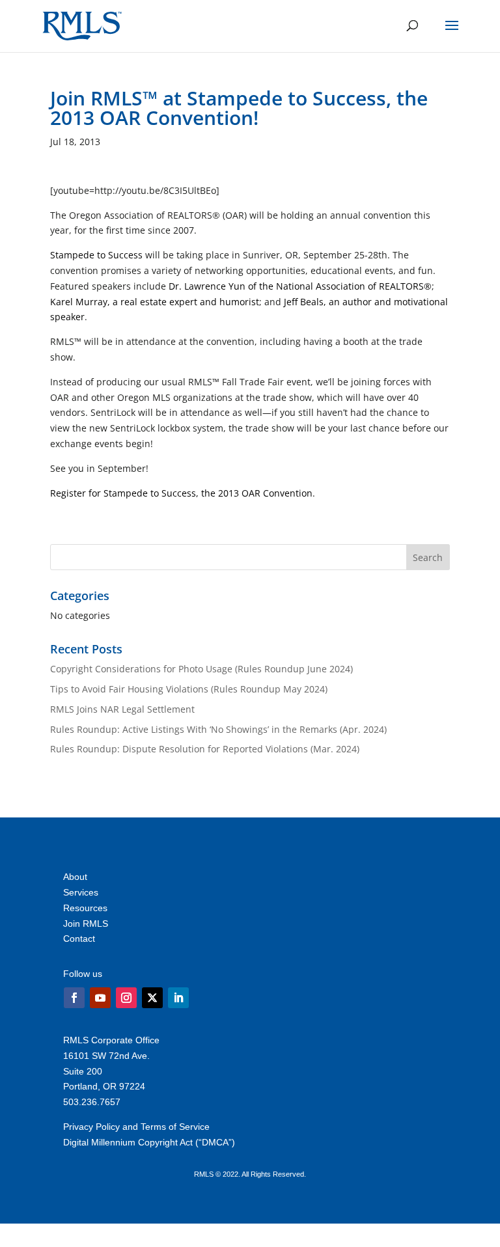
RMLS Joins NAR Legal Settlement (122, 709)
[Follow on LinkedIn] (178, 997)
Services (80, 892)
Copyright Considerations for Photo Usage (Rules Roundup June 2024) (201, 669)
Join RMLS (85, 923)
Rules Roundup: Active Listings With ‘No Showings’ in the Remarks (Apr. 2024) (218, 729)
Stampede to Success (96, 255)
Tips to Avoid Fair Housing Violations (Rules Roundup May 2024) (188, 689)
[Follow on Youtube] (100, 997)
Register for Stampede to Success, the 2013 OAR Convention (181, 493)
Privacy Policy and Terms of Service (136, 1126)
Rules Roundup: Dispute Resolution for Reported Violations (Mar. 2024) (204, 749)
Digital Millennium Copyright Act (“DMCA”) (149, 1142)
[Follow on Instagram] (126, 997)
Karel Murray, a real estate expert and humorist (154, 301)
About (75, 876)
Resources (85, 908)
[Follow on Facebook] (74, 997)
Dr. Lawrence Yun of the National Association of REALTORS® (300, 286)
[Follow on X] (152, 997)
